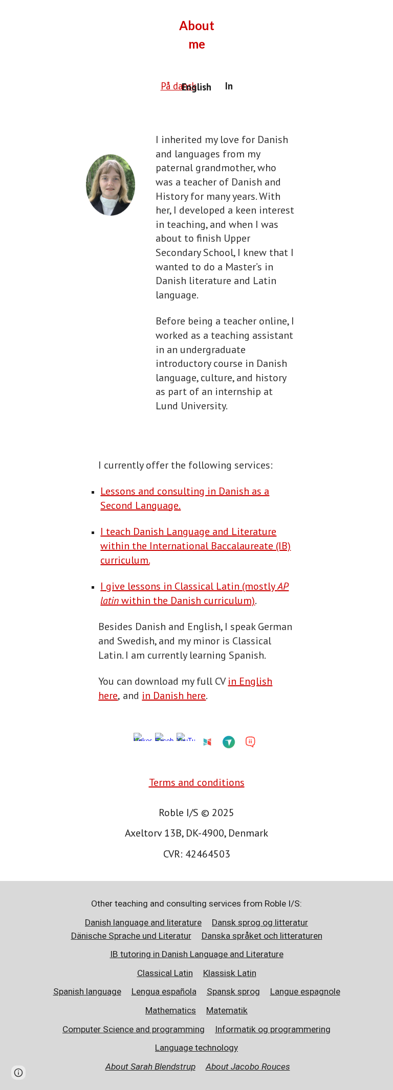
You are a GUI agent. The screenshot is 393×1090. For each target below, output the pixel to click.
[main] (196, 34)
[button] (18, 1072)
